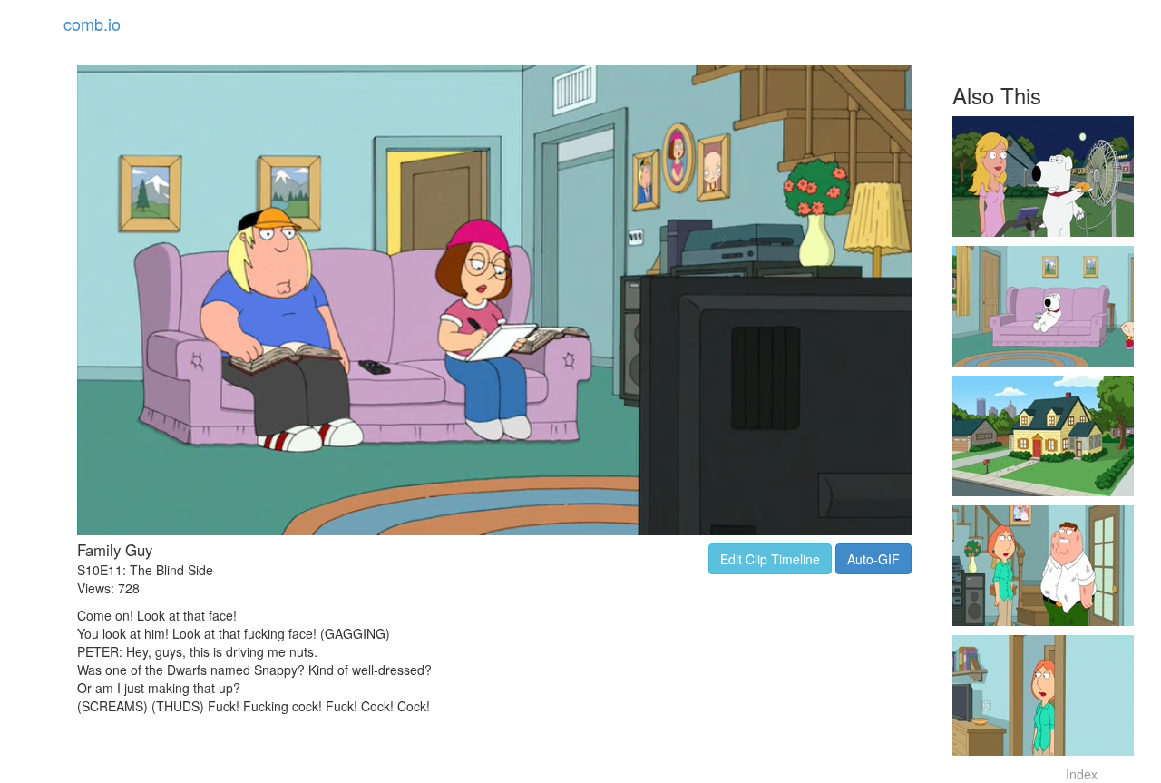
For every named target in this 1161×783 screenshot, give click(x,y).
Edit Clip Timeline (770, 559)
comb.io (92, 23)
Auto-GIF (873, 559)
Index (1082, 774)
